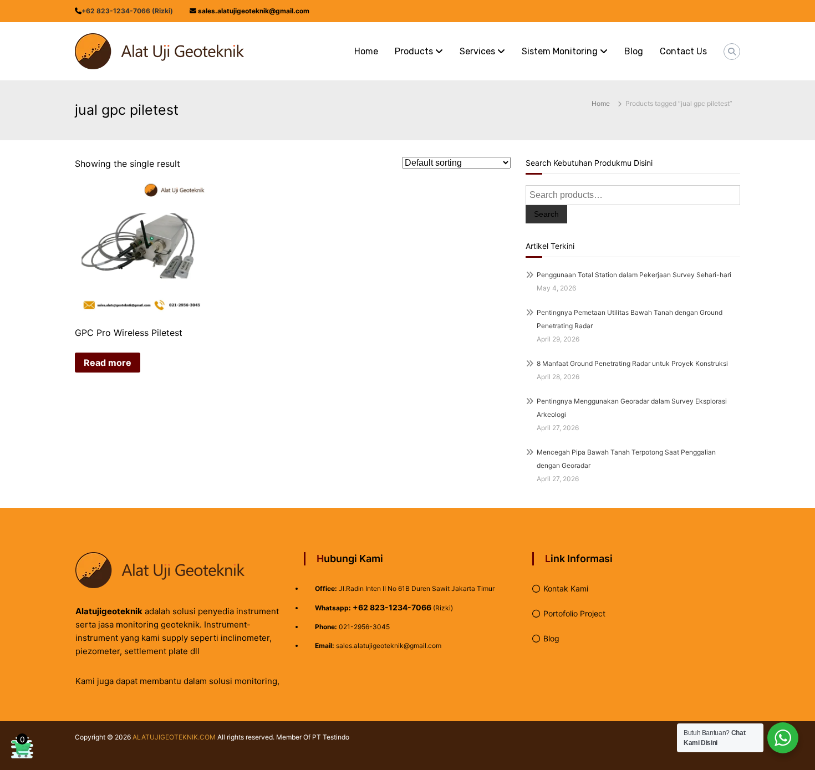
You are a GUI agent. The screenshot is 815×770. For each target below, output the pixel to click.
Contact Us (683, 51)
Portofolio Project (574, 613)
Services (477, 51)
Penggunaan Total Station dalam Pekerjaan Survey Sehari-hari (634, 275)
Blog (633, 51)
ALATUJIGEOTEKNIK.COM (174, 737)
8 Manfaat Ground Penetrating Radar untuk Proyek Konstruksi (632, 363)
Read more (107, 362)
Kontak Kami (565, 588)
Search (546, 214)
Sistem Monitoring (560, 51)
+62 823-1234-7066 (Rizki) (127, 11)
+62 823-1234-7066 (392, 607)
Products (414, 51)
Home (366, 51)
